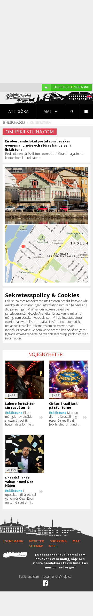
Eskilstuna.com (14, 122)
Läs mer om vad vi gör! (66, 565)
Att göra (19, 111)
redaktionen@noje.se (57, 576)
